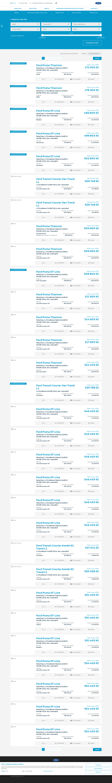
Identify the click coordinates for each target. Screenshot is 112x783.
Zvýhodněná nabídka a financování (37, 13)
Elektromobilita (76, 13)
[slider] (42, 35)
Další (97, 58)
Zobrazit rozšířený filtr (17, 36)
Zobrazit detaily (48, 771)
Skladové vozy (60, 13)
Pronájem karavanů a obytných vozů (69, 8)
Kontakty (94, 8)
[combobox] (25, 24)
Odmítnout (98, 772)
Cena (71, 33)
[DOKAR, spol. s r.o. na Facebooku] (56, 3)
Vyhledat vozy (92, 43)
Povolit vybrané (98, 768)
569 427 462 (23, 3)
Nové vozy (18, 8)
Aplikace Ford (93, 13)
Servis (46, 8)
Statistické (28, 771)
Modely (17, 13)
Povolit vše (98, 765)
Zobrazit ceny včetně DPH (70, 53)
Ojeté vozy (33, 8)
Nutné (6, 771)
